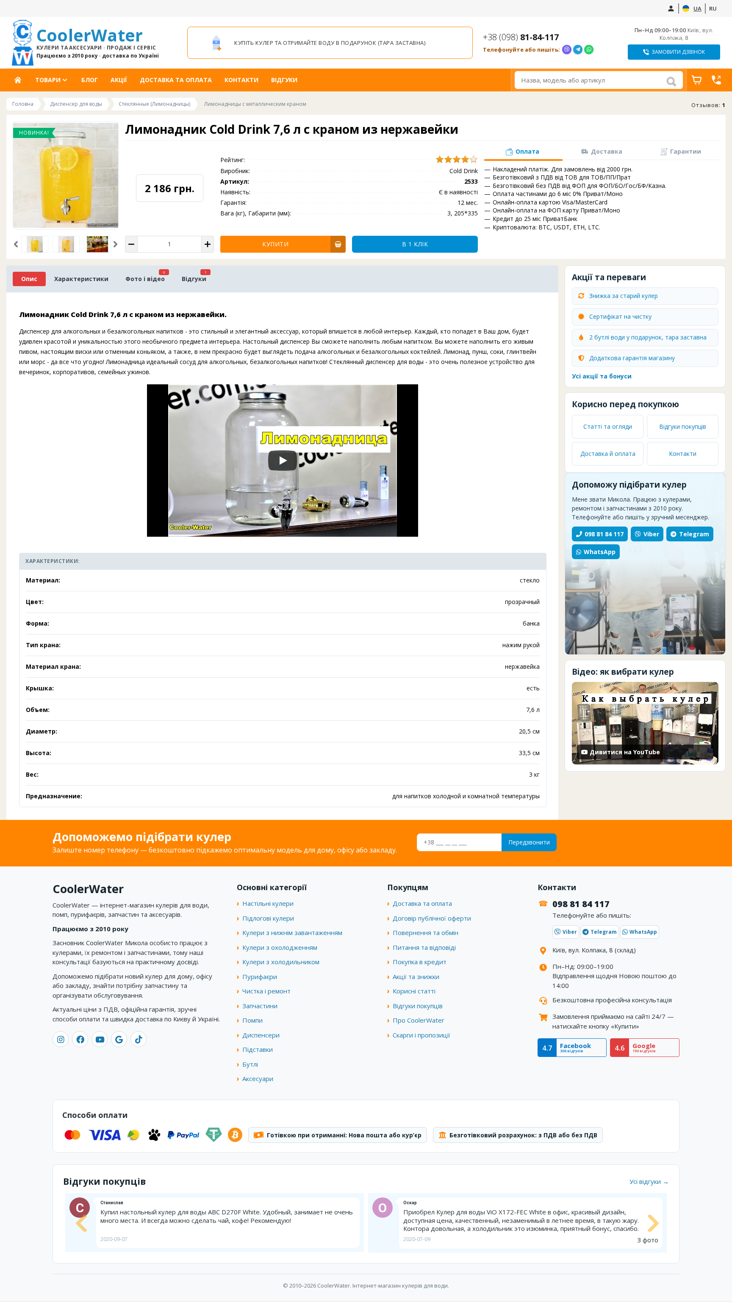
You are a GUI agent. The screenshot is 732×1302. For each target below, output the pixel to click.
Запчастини (259, 1005)
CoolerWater (97, 42)
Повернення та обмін (425, 932)
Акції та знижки (416, 976)
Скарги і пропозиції (421, 1035)
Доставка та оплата (176, 80)
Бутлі (250, 1064)
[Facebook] (80, 1039)
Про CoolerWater (418, 1020)
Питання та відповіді (424, 947)
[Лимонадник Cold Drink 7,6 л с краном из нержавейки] (66, 244)
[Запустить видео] (282, 460)
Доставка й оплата (607, 454)
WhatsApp (600, 552)
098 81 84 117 (604, 534)
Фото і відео (145, 279)
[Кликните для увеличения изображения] (65, 175)
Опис (29, 279)
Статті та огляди (607, 426)
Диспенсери (261, 1035)
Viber (651, 534)
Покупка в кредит (419, 961)
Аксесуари (257, 1078)
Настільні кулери (268, 903)
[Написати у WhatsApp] (588, 49)
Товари (48, 80)
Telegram (694, 534)
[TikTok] (138, 1039)
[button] (16, 244)
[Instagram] (61, 1039)
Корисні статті (414, 991)
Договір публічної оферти (432, 918)
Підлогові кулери (268, 918)
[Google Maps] (119, 1039)
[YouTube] (100, 1039)
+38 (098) (521, 37)
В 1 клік (415, 244)
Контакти (241, 80)
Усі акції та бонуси (602, 376)
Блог (89, 80)
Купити (275, 244)
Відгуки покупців (682, 426)
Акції (119, 80)
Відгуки (284, 80)
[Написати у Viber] (566, 49)
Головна (21, 80)
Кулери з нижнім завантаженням (292, 932)
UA (697, 8)
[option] (330, 42)
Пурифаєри (259, 976)
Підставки (257, 1049)
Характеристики (81, 279)
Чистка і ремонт (266, 991)
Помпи (252, 1020)
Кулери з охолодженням (279, 947)
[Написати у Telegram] (577, 49)
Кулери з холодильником (280, 961)
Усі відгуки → (649, 1181)
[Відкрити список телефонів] (716, 80)
